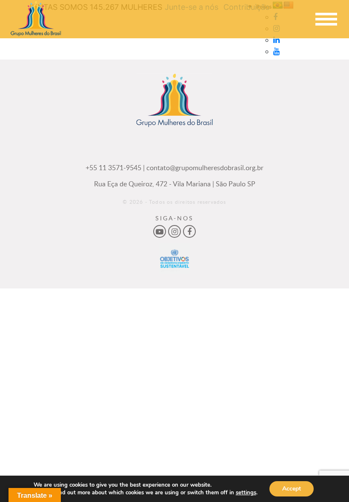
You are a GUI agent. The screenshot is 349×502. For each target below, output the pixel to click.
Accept (291, 489)
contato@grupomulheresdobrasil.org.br (204, 167)
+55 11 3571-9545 (113, 167)
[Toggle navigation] (326, 19)
